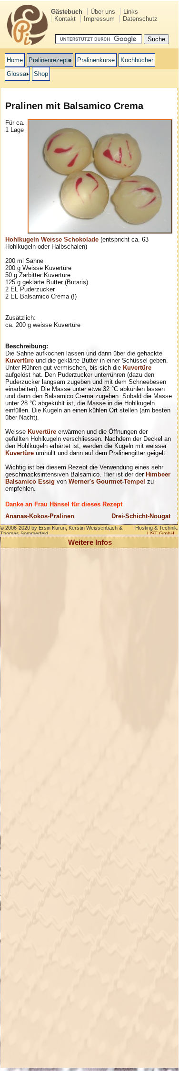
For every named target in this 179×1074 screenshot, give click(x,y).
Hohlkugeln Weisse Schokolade (52, 239)
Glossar (17, 73)
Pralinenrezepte (50, 60)
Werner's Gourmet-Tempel (107, 481)
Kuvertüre (19, 360)
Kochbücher (136, 60)
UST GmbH (160, 533)
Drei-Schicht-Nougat (140, 516)
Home (15, 60)
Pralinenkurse (96, 60)
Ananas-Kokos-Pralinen (39, 516)
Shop (41, 73)
